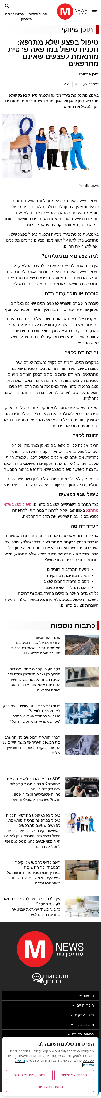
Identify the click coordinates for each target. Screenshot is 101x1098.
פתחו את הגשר (47, 637)
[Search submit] (7, 6)
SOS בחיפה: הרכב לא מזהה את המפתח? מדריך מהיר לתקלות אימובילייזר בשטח (33, 784)
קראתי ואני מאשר (74, 1075)
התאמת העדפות (50, 1087)
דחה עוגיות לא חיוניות (29, 1075)
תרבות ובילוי (85, 1025)
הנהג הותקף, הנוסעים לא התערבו (32, 737)
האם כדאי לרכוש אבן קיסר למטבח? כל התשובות (37, 865)
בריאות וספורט (83, 1034)
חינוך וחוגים (85, 1005)
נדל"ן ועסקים (84, 1015)
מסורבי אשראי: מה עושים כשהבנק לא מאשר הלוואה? (31, 708)
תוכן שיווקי (77, 29)
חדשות (89, 996)
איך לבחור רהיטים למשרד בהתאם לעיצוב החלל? (31, 901)
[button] (94, 10)
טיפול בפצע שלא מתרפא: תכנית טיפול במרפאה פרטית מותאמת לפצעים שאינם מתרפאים (33, 820)
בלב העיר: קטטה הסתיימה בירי (34, 669)
